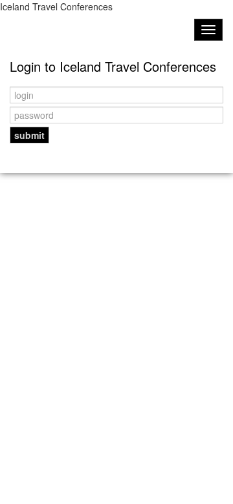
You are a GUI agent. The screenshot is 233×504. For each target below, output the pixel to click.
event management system (117, 174)
